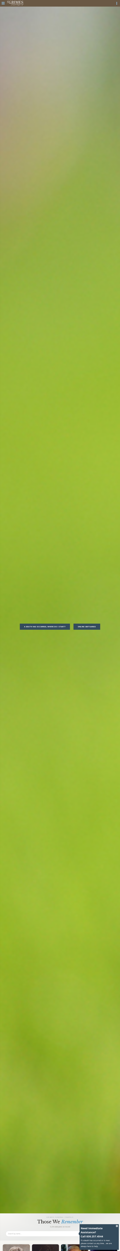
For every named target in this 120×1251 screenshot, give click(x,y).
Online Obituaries (87, 627)
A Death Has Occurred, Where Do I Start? (45, 627)
